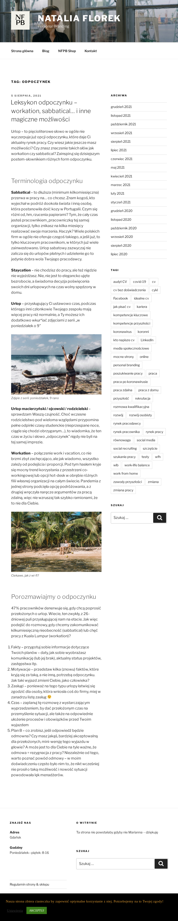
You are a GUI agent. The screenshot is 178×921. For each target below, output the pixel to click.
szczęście (150, 448)
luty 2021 (117, 193)
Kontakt (91, 51)
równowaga (122, 440)
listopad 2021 (121, 115)
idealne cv (141, 298)
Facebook (120, 298)
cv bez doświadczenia (129, 290)
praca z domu (148, 390)
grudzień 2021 (121, 107)
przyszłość (121, 398)
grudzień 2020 (122, 211)
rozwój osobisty (140, 415)
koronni (143, 332)
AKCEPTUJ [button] (36, 910)
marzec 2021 (120, 185)
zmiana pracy (123, 490)
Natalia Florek (79, 18)
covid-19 (139, 282)
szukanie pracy (124, 457)
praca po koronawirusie (130, 382)
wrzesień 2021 (121, 133)
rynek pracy (154, 432)
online (144, 357)
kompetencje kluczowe (130, 315)
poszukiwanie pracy (128, 373)
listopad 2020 (121, 219)
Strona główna (22, 51)
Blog (45, 51)
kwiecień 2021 (121, 176)
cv (154, 282)
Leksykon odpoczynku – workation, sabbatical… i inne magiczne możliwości (51, 111)
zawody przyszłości (127, 482)
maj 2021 (118, 167)
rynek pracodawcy (127, 423)
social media (146, 440)
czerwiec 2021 (122, 159)
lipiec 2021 (119, 150)
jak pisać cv (122, 307)
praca (153, 373)
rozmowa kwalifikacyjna (131, 407)
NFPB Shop (67, 51)
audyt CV (120, 282)
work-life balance (137, 465)
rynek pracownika (126, 432)
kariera (142, 307)
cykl (155, 290)
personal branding (126, 365)
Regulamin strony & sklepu (29, 884)
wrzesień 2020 (122, 237)
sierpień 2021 (121, 141)
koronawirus (122, 332)
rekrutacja (142, 398)
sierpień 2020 (121, 245)
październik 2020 (124, 228)
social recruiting (125, 448)
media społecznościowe (131, 348)
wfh (158, 457)
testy (145, 457)
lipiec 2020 (119, 254)
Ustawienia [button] (15, 910)
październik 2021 (123, 124)
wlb (115, 465)
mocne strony (123, 357)
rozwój (118, 415)
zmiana (153, 482)
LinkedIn (147, 340)
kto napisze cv (124, 340)
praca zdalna (122, 390)
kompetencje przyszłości (131, 323)
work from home (125, 473)
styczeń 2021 (121, 202)
